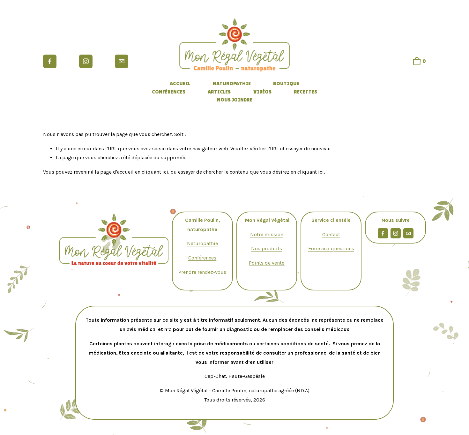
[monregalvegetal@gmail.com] (121, 61)
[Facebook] (49, 61)
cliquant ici (155, 172)
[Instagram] (86, 61)
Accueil (180, 83)
